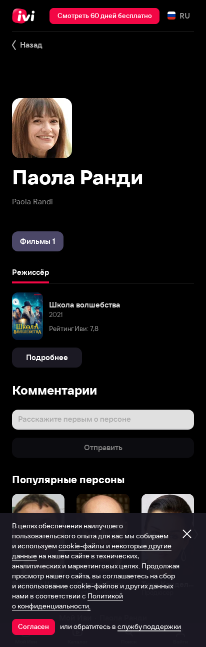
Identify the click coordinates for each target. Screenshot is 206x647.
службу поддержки (149, 626)
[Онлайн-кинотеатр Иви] (26, 16)
